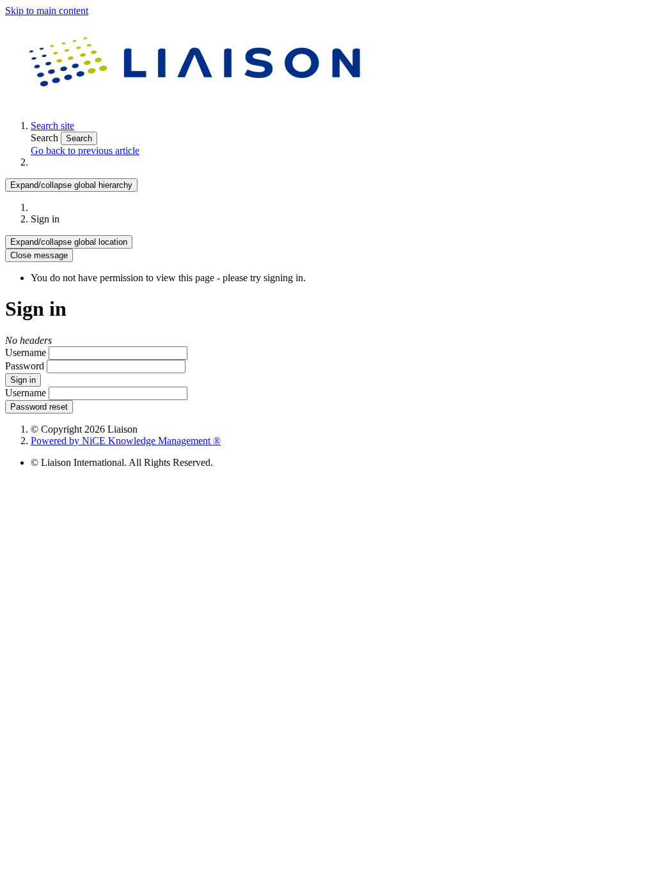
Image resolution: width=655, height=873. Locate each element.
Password (24, 365)
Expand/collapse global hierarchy (71, 185)
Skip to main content (46, 10)
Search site (52, 125)
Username (25, 352)
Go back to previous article (85, 150)
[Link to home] (197, 103)
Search (46, 137)
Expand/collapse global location (68, 242)
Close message (39, 255)
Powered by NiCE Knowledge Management (126, 440)
